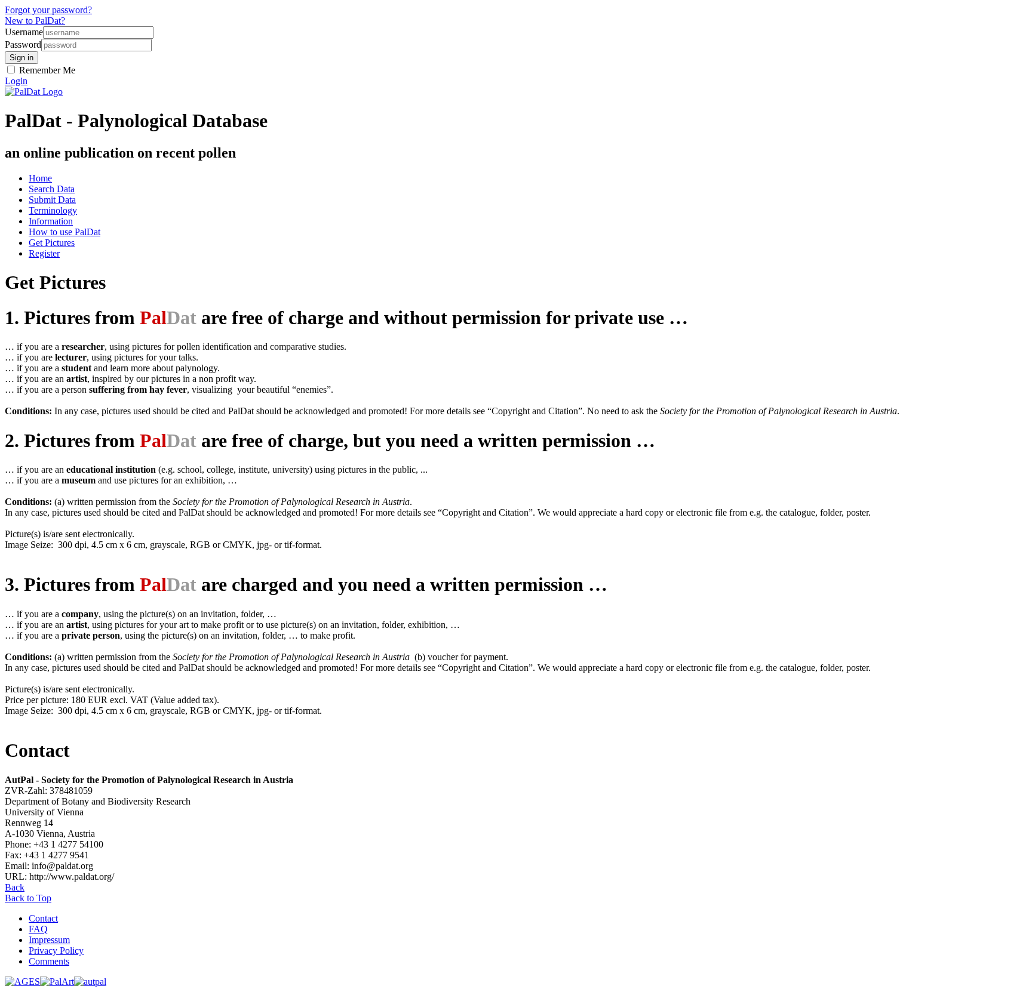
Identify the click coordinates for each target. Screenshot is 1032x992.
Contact (43, 918)
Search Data (52, 189)
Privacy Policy (56, 950)
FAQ (38, 929)
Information (51, 221)
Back (14, 887)
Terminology (53, 210)
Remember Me (46, 70)
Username (24, 32)
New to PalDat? (35, 21)
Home (40, 178)
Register (44, 253)
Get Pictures (52, 243)
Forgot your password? (48, 10)
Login (16, 81)
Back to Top (28, 898)
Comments (49, 961)
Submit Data (52, 200)
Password (23, 44)
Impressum (49, 940)
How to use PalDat (64, 232)
